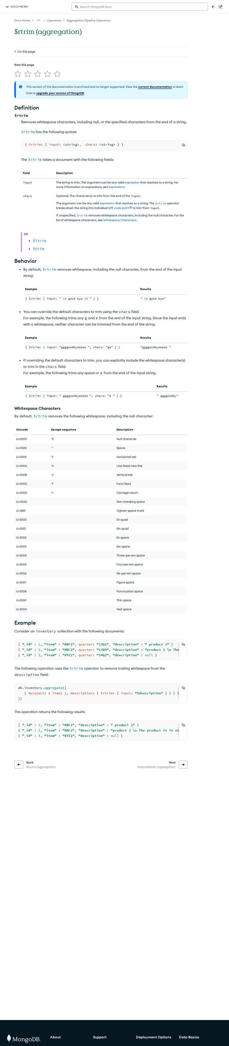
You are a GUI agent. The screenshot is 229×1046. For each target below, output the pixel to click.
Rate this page (24, 65)
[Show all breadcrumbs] (39, 20)
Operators (54, 20)
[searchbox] (140, 7)
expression (132, 182)
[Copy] (183, 145)
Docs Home (22, 20)
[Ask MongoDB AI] (213, 7)
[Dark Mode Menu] (220, 7)
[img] (17, 74)
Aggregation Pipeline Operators (88, 20)
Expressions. (117, 187)
